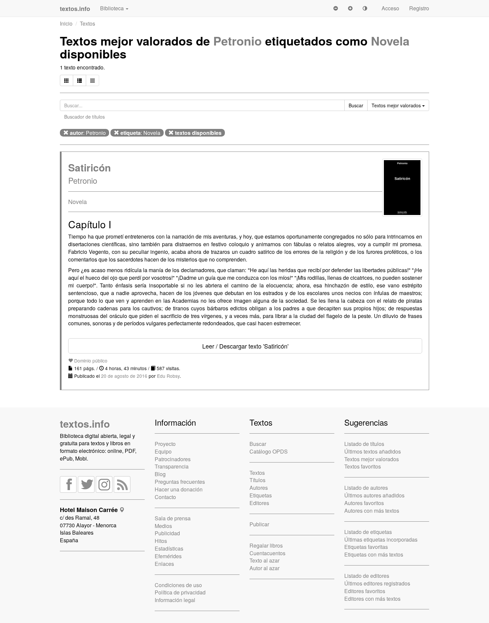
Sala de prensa (173, 518)
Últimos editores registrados (377, 583)
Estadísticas (169, 548)
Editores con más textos (372, 598)
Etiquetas (260, 495)
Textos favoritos (362, 466)
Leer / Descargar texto (245, 346)
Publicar (259, 524)
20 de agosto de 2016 (124, 375)
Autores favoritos (364, 503)
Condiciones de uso (178, 585)
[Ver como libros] (66, 80)
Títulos (257, 480)
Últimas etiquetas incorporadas (380, 539)
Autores (258, 487)
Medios (163, 526)
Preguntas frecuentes (180, 481)
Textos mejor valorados (371, 459)
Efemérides (168, 556)
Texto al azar (264, 560)
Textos (87, 23)
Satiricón (89, 167)
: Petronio (88, 133)
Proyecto (165, 444)
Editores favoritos (364, 591)
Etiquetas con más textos (373, 554)
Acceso (390, 8)
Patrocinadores (173, 459)
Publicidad (167, 533)
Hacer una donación (179, 489)
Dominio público (90, 360)
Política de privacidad (180, 592)
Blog (160, 474)
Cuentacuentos (267, 553)
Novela (390, 40)
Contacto (165, 497)
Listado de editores (366, 575)
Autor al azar (264, 568)
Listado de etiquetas (368, 532)
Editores (259, 503)
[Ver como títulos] (79, 80)
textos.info (85, 423)
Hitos (161, 541)
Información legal (175, 600)
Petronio (237, 40)
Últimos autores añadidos (374, 495)
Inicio (66, 23)
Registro (419, 8)
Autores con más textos (371, 510)
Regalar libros (266, 545)
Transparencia (172, 466)
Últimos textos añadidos (372, 451)
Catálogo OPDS (268, 451)
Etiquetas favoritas (366, 547)
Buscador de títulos (84, 116)
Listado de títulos (364, 444)
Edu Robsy (168, 375)
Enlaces (164, 564)
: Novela (140, 133)
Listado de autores (366, 487)
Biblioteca (112, 8)
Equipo (163, 451)
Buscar (257, 444)
